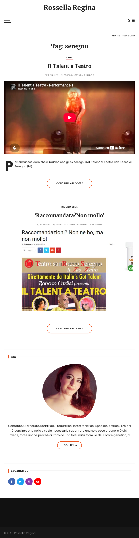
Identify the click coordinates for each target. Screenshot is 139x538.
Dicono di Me (69, 206)
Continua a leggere (69, 183)
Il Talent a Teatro (69, 66)
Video (69, 57)
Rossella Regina (69, 8)
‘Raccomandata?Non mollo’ (69, 215)
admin (98, 225)
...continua (69, 445)
